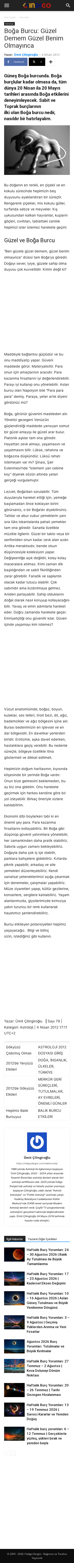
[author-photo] (37, 1152)
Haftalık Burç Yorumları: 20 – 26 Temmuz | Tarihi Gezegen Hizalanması (48, 1390)
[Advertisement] (37, 314)
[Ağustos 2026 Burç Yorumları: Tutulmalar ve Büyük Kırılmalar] (14, 1346)
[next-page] (13, 1453)
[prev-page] (6, 1453)
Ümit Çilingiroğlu (26, 55)
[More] (50, 62)
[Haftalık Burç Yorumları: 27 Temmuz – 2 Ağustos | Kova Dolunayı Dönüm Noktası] (14, 1366)
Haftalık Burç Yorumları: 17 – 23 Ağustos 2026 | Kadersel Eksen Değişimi (48, 1278)
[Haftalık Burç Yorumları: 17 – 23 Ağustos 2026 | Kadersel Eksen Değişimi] (14, 1279)
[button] (6, 5)
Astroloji (24, 17)
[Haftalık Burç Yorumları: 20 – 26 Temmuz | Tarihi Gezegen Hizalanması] (14, 1390)
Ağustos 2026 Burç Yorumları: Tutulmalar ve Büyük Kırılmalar (45, 1346)
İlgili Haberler (15, 1239)
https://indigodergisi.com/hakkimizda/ (37, 1163)
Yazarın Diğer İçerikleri (42, 1239)
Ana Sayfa (10, 17)
